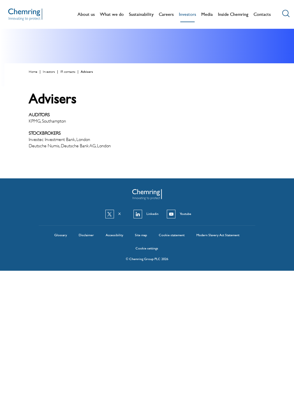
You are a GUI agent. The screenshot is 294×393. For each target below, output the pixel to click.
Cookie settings (147, 248)
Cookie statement (172, 235)
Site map (141, 235)
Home (33, 72)
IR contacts (67, 72)
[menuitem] (86, 15)
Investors (49, 72)
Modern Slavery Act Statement (217, 235)
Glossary (60, 235)
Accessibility (114, 235)
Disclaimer (86, 235)
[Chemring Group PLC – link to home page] (25, 17)
